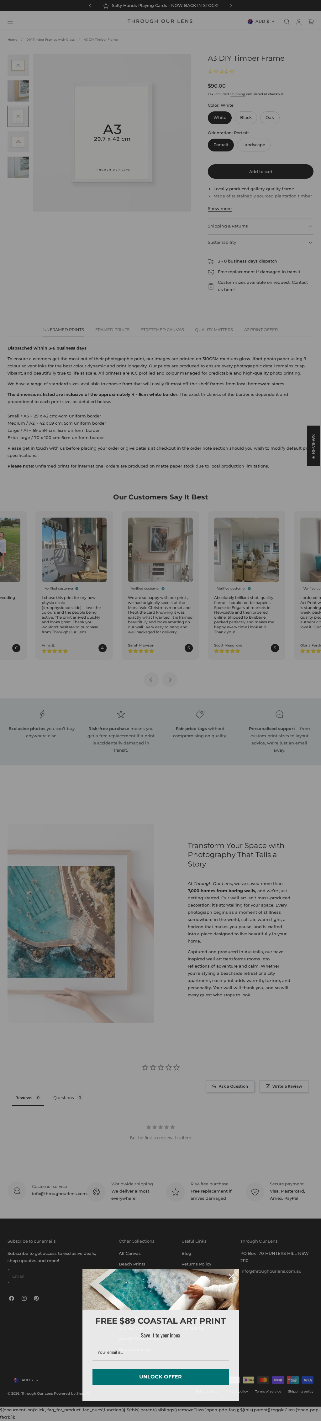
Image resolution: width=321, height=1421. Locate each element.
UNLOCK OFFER (160, 1377)
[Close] (231, 1276)
